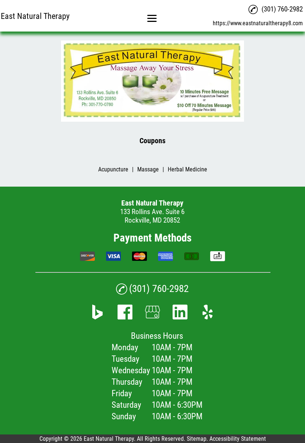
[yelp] (208, 317)
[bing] (97, 317)
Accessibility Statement (237, 438)
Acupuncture (113, 169)
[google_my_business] (152, 317)
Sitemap (196, 438)
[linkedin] (180, 317)
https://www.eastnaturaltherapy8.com (258, 23)
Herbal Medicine (187, 169)
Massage (148, 169)
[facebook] (125, 317)
